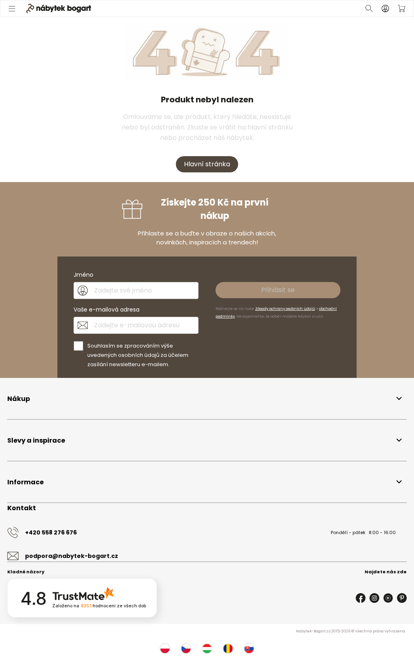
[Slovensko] (249, 648)
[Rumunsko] (228, 648)
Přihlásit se (278, 290)
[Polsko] (165, 648)
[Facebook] (360, 598)
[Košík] (401, 8)
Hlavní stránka (207, 164)
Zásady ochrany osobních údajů (285, 308)
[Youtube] (388, 598)
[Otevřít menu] (12, 8)
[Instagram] (374, 598)
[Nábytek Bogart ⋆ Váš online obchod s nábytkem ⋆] (58, 8)
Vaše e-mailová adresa (106, 309)
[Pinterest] (402, 598)
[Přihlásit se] (385, 8)
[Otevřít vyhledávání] (369, 8)
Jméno (83, 275)
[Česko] (186, 648)
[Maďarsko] (207, 648)
